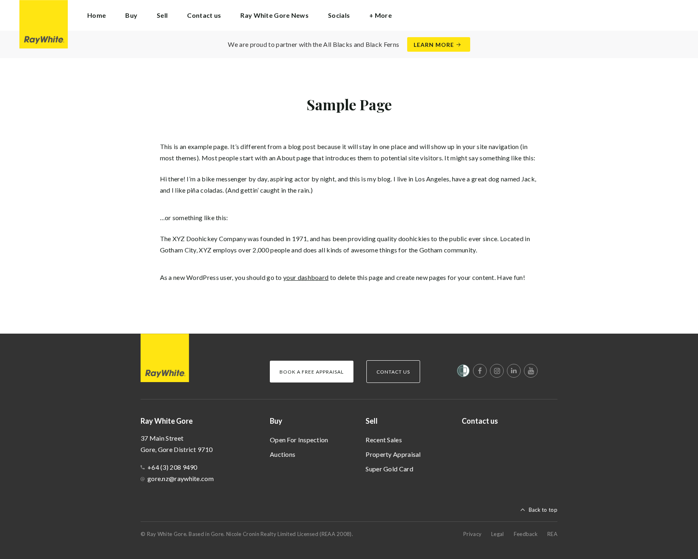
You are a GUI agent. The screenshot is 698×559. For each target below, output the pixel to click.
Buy (276, 420)
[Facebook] (480, 371)
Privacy (472, 534)
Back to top (543, 509)
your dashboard (305, 277)
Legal (497, 534)
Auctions (282, 454)
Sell (372, 420)
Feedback (526, 534)
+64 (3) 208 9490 (172, 467)
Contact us (204, 15)
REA (552, 534)
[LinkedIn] (514, 371)
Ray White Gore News (274, 15)
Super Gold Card (389, 469)
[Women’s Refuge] (463, 372)
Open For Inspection (299, 439)
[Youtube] (531, 371)
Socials (339, 15)
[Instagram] (497, 371)
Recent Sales (384, 439)
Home (96, 15)
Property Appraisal (393, 454)
